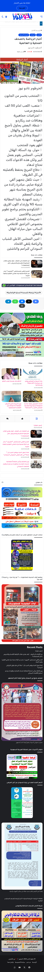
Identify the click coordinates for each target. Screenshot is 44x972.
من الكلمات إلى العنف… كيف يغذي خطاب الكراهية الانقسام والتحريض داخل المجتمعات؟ (16, 263)
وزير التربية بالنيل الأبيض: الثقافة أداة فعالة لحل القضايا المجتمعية (13, 406)
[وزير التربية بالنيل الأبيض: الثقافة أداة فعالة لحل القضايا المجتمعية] (11, 396)
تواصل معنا (10, 962)
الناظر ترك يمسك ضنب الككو (11, 381)
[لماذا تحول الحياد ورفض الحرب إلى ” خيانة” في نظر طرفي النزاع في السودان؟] (36, 455)
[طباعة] (22, 306)
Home (40, 898)
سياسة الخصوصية (20, 962)
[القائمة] (41, 17)
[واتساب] (15, 301)
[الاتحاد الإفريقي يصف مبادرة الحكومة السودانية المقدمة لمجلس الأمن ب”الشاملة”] (32, 396)
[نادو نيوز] (22, 16)
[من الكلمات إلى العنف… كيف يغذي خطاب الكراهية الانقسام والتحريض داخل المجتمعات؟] (36, 264)
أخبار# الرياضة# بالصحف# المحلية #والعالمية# (23, 293)
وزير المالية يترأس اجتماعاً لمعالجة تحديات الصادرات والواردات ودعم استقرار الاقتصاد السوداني (16, 464)
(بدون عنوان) (38, 425)
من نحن (28, 962)
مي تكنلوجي (12, 959)
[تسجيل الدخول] (6, 17)
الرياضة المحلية (24, 35)
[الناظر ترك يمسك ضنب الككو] (11, 373)
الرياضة (33, 35)
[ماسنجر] (22, 301)
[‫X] (29, 301)
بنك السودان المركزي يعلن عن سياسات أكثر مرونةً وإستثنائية (33, 383)
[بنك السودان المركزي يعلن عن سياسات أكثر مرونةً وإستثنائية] (32, 373)
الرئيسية (38, 30)
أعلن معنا (22, 8)
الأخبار (33, 30)
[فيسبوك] (36, 301)
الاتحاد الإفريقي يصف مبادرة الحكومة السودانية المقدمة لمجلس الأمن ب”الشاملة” (33, 406)
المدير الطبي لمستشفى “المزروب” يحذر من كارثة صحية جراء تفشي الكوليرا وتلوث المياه (16, 274)
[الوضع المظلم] (3, 17)
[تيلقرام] (8, 301)
